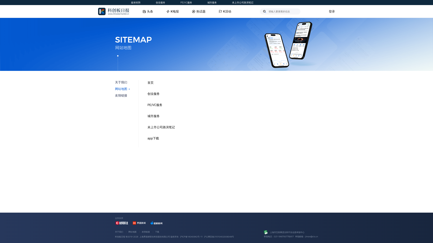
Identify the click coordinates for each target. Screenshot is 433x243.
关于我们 (119, 232)
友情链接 (146, 232)
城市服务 (212, 2)
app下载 (153, 138)
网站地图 (132, 232)
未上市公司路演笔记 (242, 2)
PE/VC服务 (186, 2)
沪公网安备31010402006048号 (219, 236)
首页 (150, 82)
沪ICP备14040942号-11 (191, 236)
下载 (157, 232)
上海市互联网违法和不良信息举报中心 (287, 232)
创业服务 (160, 2)
